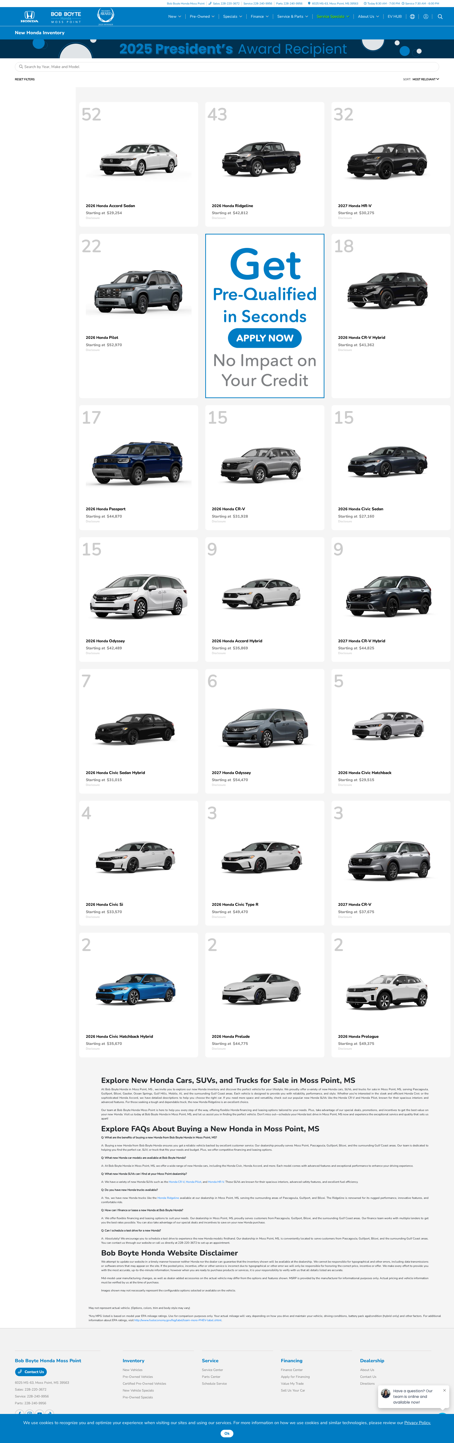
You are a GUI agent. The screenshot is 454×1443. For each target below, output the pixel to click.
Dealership (372, 1361)
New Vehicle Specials (138, 1390)
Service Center (212, 1370)
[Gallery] (227, 48)
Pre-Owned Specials (138, 1397)
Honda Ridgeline (168, 1198)
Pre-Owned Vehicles (138, 1377)
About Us (367, 1370)
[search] (440, 17)
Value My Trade (292, 1383)
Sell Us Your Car (293, 1390)
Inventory (133, 1361)
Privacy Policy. (417, 1423)
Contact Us (34, 1372)
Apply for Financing (295, 1377)
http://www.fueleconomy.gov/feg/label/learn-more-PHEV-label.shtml (178, 1320)
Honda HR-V (216, 1182)
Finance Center (292, 1370)
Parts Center (211, 1377)
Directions (367, 1383)
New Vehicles (133, 1370)
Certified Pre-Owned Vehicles (144, 1383)
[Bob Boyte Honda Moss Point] (55, 16)
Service (210, 1361)
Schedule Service (214, 1383)
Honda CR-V (176, 1182)
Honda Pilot (193, 1182)
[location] (309, 3)
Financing (291, 1361)
